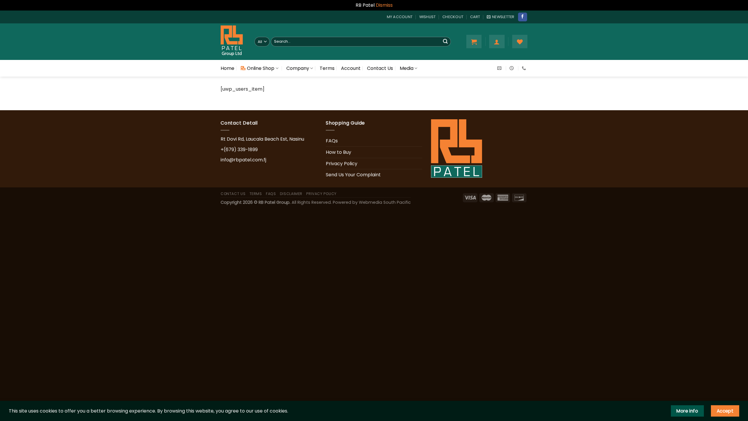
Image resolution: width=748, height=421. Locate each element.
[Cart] (474, 41)
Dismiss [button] (384, 5)
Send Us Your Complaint (353, 174)
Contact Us (380, 68)
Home (227, 68)
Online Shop (260, 68)
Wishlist (427, 16)
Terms (327, 68)
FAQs (332, 140)
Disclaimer (291, 193)
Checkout (452, 16)
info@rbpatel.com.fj (243, 159)
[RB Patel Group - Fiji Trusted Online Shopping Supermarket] (233, 41)
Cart (475, 16)
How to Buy (338, 152)
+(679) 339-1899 (239, 149)
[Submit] (445, 41)
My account (400, 16)
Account (351, 68)
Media (406, 68)
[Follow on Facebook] (522, 17)
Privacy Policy (341, 163)
